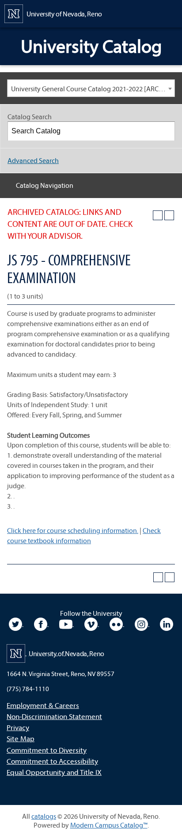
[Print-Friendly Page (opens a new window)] (158, 215)
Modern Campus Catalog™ (109, 824)
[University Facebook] (41, 623)
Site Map (20, 738)
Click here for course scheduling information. (72, 530)
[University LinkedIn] (166, 623)
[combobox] (91, 88)
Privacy (18, 727)
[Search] (165, 131)
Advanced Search (33, 160)
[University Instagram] (142, 623)
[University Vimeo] (91, 623)
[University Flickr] (117, 623)
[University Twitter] (16, 623)
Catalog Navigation (44, 185)
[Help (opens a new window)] (169, 215)
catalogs (43, 816)
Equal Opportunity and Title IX (54, 772)
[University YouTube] (66, 623)
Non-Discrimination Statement (54, 716)
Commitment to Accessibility (52, 761)
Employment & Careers (43, 705)
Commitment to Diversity (47, 749)
